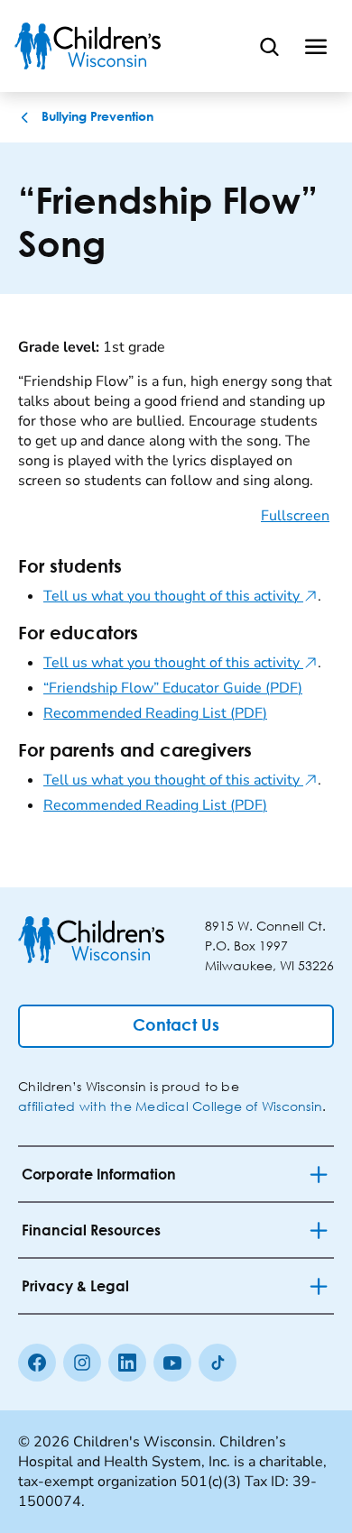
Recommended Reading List (155, 713)
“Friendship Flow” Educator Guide (172, 688)
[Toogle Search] (269, 46)
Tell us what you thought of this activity (180, 596)
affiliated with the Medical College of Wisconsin (170, 1106)
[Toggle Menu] (316, 46)
